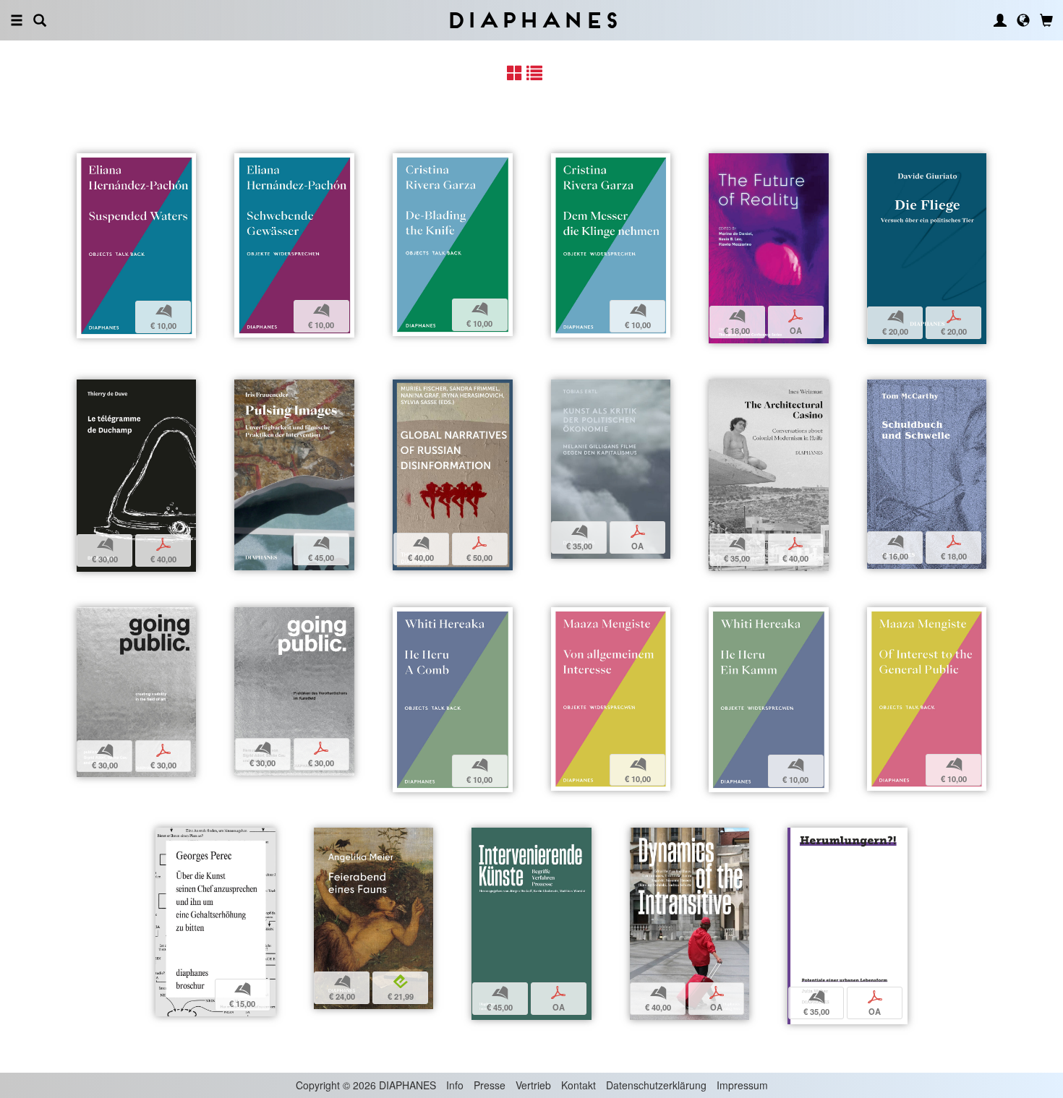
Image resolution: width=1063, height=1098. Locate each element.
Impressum (742, 1085)
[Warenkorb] (1046, 20)
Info (455, 1085)
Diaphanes (532, 20)
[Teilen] (105, 165)
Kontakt (578, 1085)
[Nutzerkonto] (1000, 20)
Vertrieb (533, 1085)
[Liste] (534, 72)
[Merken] (87, 165)
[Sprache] (1023, 20)
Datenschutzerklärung (656, 1085)
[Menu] (16, 20)
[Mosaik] (515, 72)
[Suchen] (39, 20)
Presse (489, 1085)
